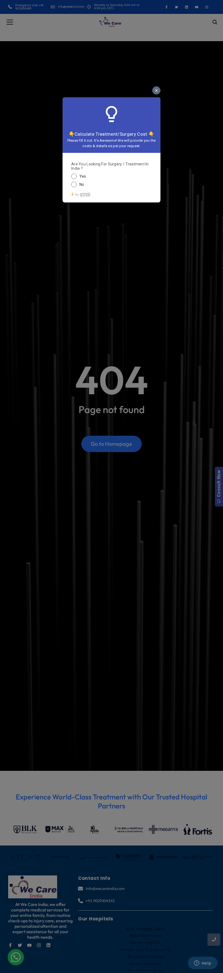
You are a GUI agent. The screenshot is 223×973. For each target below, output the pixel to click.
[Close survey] (156, 90)
